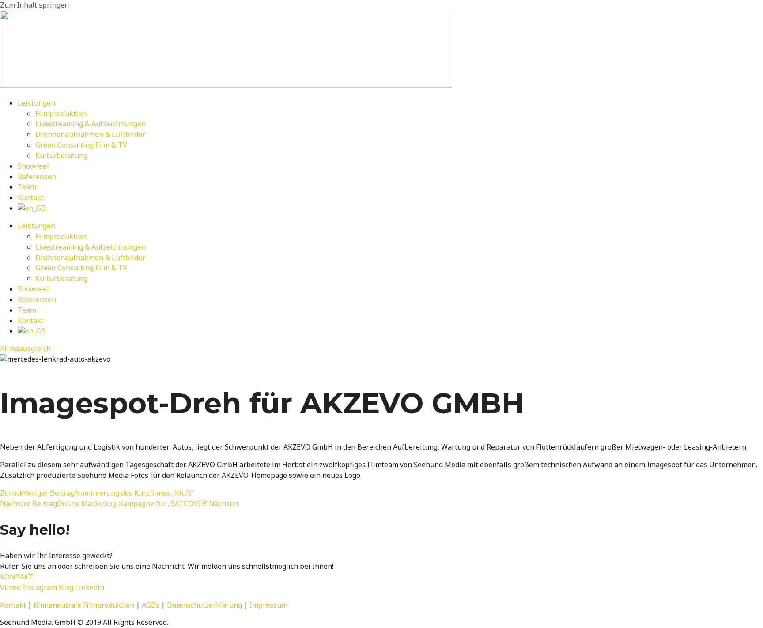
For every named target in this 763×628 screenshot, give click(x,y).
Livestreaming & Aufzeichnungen (90, 124)
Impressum (268, 605)
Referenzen (37, 177)
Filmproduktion (61, 113)
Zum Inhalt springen (34, 5)
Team (27, 187)
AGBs (150, 605)
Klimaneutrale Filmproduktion (84, 605)
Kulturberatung (61, 155)
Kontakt (31, 197)
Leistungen (36, 103)
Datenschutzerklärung (204, 605)
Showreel (33, 166)
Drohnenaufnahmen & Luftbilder (90, 134)
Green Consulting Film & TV (81, 145)
